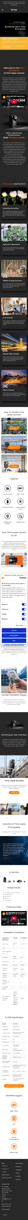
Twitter (18, 1173)
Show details (19, 625)
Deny (14, 640)
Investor (4, 1172)
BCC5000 (14, 466)
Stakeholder (5, 1175)
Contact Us (5, 1169)
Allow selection (14, 635)
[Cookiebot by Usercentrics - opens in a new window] (19, 578)
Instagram (19, 1169)
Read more (6, 858)
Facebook (19, 1166)
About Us (4, 1166)
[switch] (24, 609)
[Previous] (3, 809)
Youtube (18, 1179)
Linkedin (18, 1176)
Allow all (14, 630)
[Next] (24, 809)
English (4, 1215)
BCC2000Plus (14, 447)
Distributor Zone (7, 1177)
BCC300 (14, 428)
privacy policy (6, 1209)
